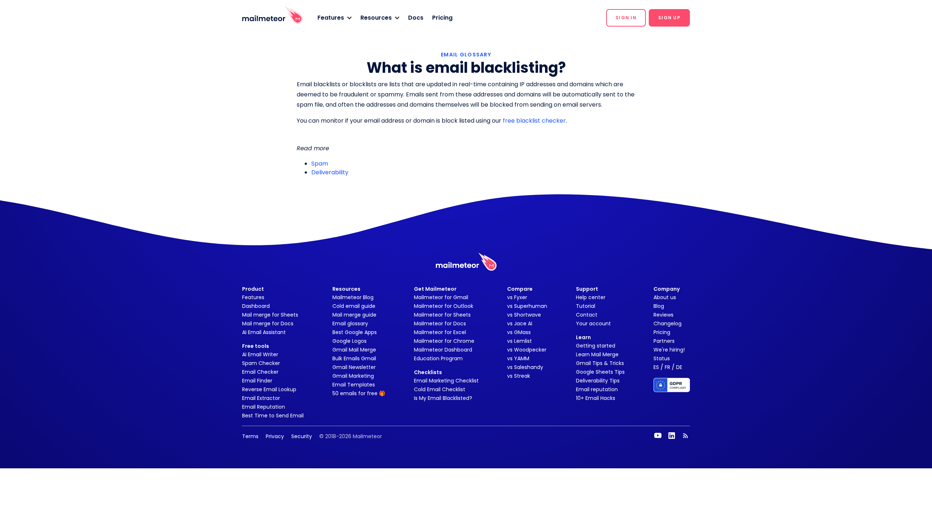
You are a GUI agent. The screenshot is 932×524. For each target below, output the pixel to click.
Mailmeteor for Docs (440, 323)
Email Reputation (263, 406)
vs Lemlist (519, 341)
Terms (250, 436)
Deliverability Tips (598, 380)
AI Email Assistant (264, 332)
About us (664, 297)
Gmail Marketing (353, 376)
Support (587, 289)
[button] (334, 17)
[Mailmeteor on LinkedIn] (671, 435)
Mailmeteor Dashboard (443, 349)
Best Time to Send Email (273, 415)
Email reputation (597, 389)
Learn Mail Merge (597, 354)
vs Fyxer (517, 297)
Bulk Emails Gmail (354, 358)
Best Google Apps (354, 332)
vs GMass (519, 332)
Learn (583, 337)
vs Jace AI (519, 323)
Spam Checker (261, 363)
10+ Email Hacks (595, 398)
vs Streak (518, 376)
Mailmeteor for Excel (440, 332)
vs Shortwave (524, 314)
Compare (520, 289)
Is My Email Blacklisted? (443, 398)
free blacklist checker (534, 120)
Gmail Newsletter (354, 367)
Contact (586, 314)
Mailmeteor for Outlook (443, 306)
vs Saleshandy (525, 367)
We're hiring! (669, 349)
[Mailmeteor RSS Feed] (685, 435)
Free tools (255, 346)
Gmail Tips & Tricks (600, 363)
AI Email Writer (260, 354)
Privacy (275, 436)
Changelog (667, 323)
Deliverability (329, 172)
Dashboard (256, 306)
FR (667, 367)
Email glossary (350, 323)
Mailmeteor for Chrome (444, 341)
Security (301, 436)
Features (253, 297)
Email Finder (257, 380)
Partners (664, 341)
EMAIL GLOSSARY (466, 54)
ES (656, 367)
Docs (415, 17)
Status (661, 358)
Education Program (438, 358)
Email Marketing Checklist (446, 380)
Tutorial (585, 306)
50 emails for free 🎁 (358, 393)
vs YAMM (518, 358)
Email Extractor (261, 398)
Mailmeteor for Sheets (442, 314)
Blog (658, 306)
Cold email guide (353, 306)
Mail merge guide (354, 314)
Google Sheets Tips (600, 372)
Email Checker (260, 372)
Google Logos (349, 341)
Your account (593, 323)
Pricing (442, 17)
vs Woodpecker (526, 349)
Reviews (663, 314)
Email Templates (353, 384)
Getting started (595, 345)
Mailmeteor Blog (353, 297)
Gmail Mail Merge (354, 349)
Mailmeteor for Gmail (441, 297)
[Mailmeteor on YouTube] (658, 435)
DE (679, 367)
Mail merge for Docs (267, 323)
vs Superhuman (527, 306)
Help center (590, 297)
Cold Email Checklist (439, 389)
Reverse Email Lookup (269, 389)
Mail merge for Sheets (270, 314)
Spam (319, 163)
